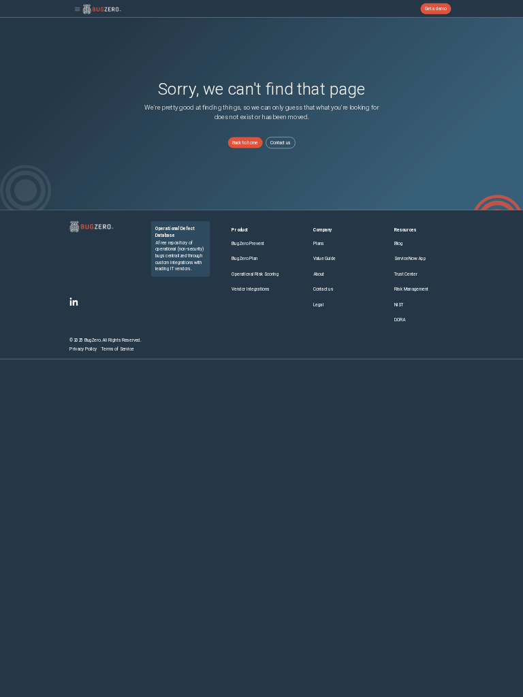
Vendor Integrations (250, 289)
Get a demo (436, 9)
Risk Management (411, 289)
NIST (399, 305)
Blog (398, 243)
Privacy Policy (83, 349)
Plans (318, 243)
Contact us (280, 142)
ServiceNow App (410, 258)
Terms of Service (117, 349)
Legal (318, 305)
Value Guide (324, 258)
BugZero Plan (244, 258)
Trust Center (405, 274)
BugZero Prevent (248, 243)
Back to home (245, 142)
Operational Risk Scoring (255, 274)
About (318, 274)
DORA (400, 320)
